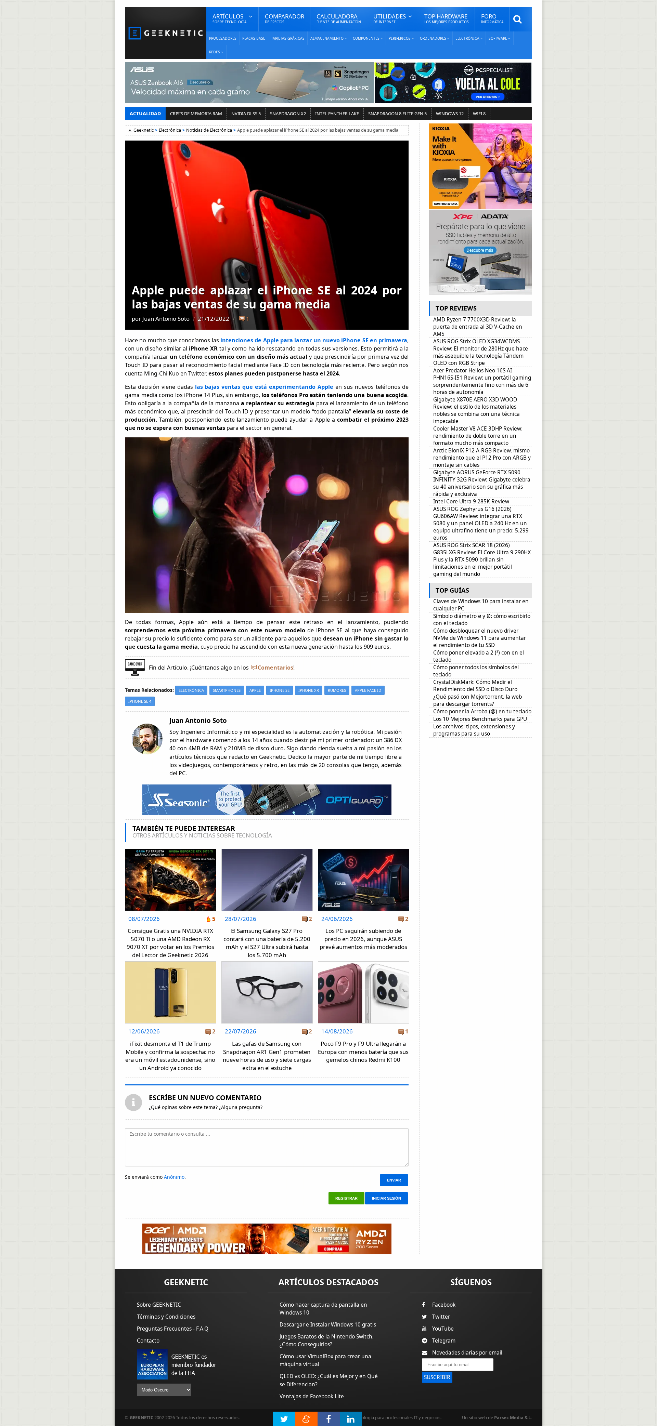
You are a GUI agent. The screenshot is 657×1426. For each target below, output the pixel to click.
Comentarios (275, 667)
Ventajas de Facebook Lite (312, 1396)
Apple (255, 690)
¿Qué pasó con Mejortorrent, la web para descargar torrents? (477, 700)
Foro (492, 18)
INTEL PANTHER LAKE (337, 113)
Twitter (441, 1316)
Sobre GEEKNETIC (159, 1304)
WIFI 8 (479, 113)
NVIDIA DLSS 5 (246, 113)
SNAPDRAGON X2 (288, 113)
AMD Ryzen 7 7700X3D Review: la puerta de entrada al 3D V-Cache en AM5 (477, 327)
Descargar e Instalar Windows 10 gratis (328, 1324)
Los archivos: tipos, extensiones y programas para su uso (474, 730)
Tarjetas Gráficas (288, 38)
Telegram (443, 1340)
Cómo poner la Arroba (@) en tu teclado (482, 711)
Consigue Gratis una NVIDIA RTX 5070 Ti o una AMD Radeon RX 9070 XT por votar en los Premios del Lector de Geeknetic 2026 (170, 943)
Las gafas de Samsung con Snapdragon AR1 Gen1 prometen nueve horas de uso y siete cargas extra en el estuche (267, 1056)
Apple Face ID (368, 690)
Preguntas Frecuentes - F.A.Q (172, 1328)
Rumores (337, 690)
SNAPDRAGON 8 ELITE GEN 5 (397, 113)
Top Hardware (446, 18)
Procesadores (222, 38)
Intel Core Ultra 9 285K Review (471, 501)
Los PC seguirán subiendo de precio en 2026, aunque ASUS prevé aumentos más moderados (363, 939)
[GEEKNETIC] (165, 32)
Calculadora (339, 18)
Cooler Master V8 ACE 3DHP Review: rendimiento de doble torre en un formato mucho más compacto (478, 436)
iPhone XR (308, 690)
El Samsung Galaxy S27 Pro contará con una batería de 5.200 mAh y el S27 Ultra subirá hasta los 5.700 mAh (266, 943)
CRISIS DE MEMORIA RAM (196, 113)
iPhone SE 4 (139, 701)
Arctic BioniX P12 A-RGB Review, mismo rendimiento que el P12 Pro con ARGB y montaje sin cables (482, 457)
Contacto (148, 1340)
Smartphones (227, 690)
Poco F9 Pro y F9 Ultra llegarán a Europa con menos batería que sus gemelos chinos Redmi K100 (363, 1052)
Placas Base (253, 38)
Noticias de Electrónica (209, 130)
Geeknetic (143, 130)
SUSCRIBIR (437, 1377)
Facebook (443, 1304)
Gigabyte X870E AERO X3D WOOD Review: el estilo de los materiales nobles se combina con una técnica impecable (476, 410)
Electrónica (170, 130)
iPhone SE (279, 690)
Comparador (284, 18)
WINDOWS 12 (450, 113)
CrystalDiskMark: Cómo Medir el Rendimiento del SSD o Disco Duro (475, 685)
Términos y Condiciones (166, 1316)
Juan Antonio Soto (166, 318)
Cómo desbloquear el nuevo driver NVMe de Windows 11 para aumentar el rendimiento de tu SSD (479, 638)
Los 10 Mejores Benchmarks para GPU (480, 719)
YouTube (443, 1328)
